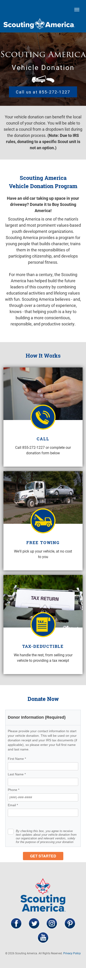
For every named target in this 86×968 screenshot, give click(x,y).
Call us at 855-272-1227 (43, 92)
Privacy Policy (72, 953)
